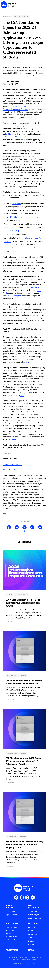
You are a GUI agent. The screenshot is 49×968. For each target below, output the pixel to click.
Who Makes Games (13, 936)
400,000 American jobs (18, 217)
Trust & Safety (33, 911)
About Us (31, 927)
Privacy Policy (19, 963)
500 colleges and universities (22, 231)
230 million (16, 203)
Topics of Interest (12, 915)
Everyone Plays (11, 927)
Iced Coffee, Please (29, 960)
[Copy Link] (32, 527)
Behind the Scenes (12, 940)
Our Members (33, 931)
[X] (24, 527)
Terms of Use (30, 963)
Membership (32, 934)
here (27, 362)
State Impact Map (34, 918)
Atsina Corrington (13, 296)
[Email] (40, 527)
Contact (31, 941)
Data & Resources (33, 906)
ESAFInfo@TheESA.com (12, 464)
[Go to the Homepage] (9, 5)
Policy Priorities (11, 906)
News (31, 950)
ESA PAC (31, 944)
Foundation (12, 950)
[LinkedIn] (16, 527)
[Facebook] (8, 527)
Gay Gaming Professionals (26, 137)
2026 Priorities (11, 911)
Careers (31, 938)
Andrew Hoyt (34, 287)
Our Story (33, 924)
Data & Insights (33, 915)
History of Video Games (11, 932)
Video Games (12, 924)
